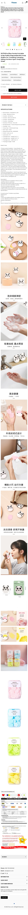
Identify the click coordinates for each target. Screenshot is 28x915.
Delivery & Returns (17, 84)
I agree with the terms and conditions (11, 93)
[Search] (4, 3)
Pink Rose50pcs (17, 80)
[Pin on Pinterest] (14, 49)
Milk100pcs (22, 74)
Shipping (3, 69)
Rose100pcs (4, 74)
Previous (2, 28)
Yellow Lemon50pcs (6, 80)
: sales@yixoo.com (8, 871)
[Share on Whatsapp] (19, 49)
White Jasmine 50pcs (16, 77)
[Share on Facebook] (10, 49)
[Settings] (22, 3)
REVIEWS (4, 857)
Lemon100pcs (5, 77)
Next (26, 28)
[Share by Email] (21, 49)
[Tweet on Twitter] (12, 49)
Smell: (6, 71)
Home (2, 6)
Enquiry (4, 87)
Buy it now (14, 97)
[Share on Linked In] (16, 49)
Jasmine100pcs (13, 74)
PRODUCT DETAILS (7, 105)
